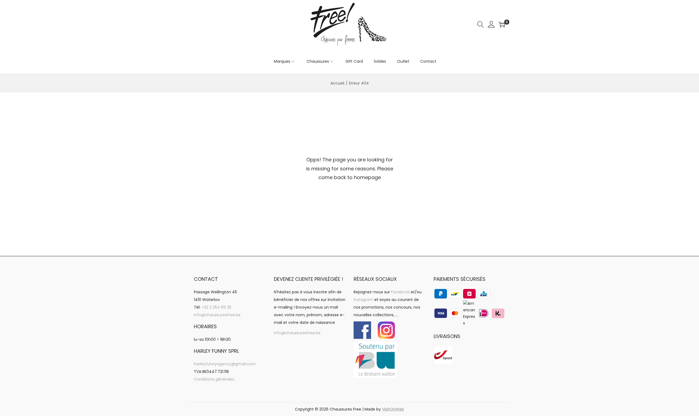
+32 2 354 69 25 (216, 307)
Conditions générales (214, 379)
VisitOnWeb (393, 409)
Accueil (337, 83)
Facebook (400, 292)
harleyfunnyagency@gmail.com (225, 364)
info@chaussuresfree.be (217, 315)
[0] (502, 24)
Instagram (363, 299)
